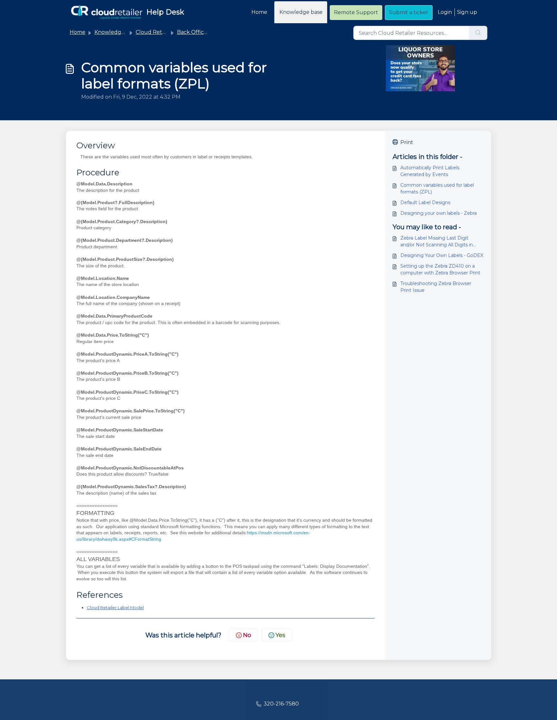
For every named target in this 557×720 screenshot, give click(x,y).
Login (445, 12)
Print (406, 142)
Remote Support (356, 12)
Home (259, 12)
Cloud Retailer (154, 32)
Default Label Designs (425, 202)
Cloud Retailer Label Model (115, 607)
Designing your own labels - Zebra (438, 213)
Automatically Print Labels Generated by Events (429, 171)
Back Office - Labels (202, 32)
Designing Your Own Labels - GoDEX (441, 255)
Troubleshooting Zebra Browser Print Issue (435, 287)
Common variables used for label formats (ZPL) (437, 188)
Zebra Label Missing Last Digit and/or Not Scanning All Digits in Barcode (436, 241)
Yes (280, 635)
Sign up (467, 12)
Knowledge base (301, 12)
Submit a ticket (408, 12)
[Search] (478, 33)
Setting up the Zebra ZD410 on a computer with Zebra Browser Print (440, 269)
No (247, 635)
